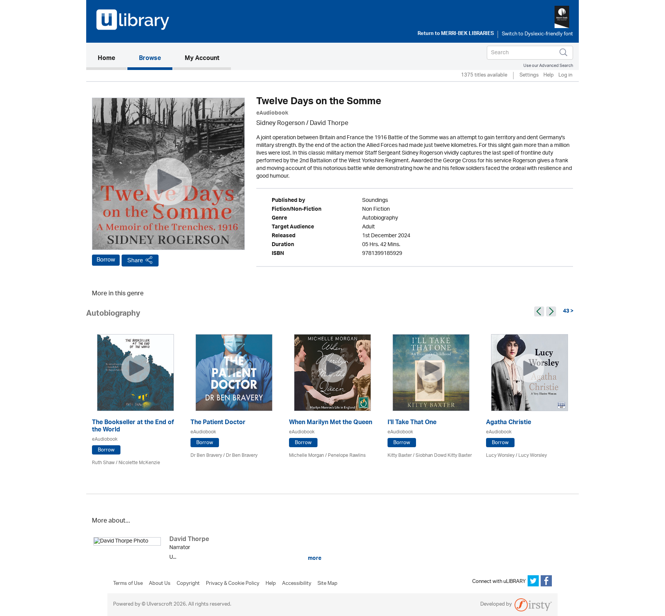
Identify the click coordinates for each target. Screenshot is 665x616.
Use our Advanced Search (548, 65)
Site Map (327, 583)
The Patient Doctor (218, 423)
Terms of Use (128, 583)
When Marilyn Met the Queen (330, 423)
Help (548, 75)
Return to (456, 34)
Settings (529, 75)
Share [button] (135, 260)
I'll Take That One (412, 423)
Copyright (188, 583)
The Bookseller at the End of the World (133, 427)
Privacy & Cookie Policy (232, 583)
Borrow (106, 260)
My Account (202, 59)
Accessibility (296, 583)
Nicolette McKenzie (139, 463)
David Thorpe (329, 123)
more (314, 558)
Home (112, 58)
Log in (565, 75)
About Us (159, 583)
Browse (150, 59)
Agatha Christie (508, 423)
